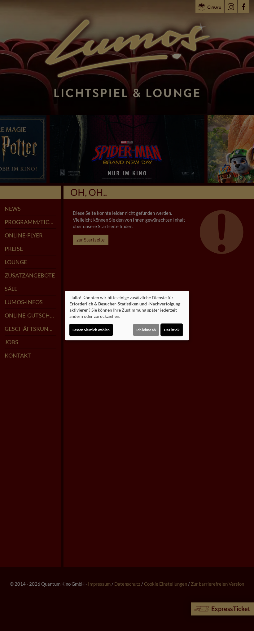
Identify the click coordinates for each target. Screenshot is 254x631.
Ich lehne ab (146, 329)
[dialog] (127, 315)
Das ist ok (172, 329)
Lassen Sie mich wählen (91, 329)
